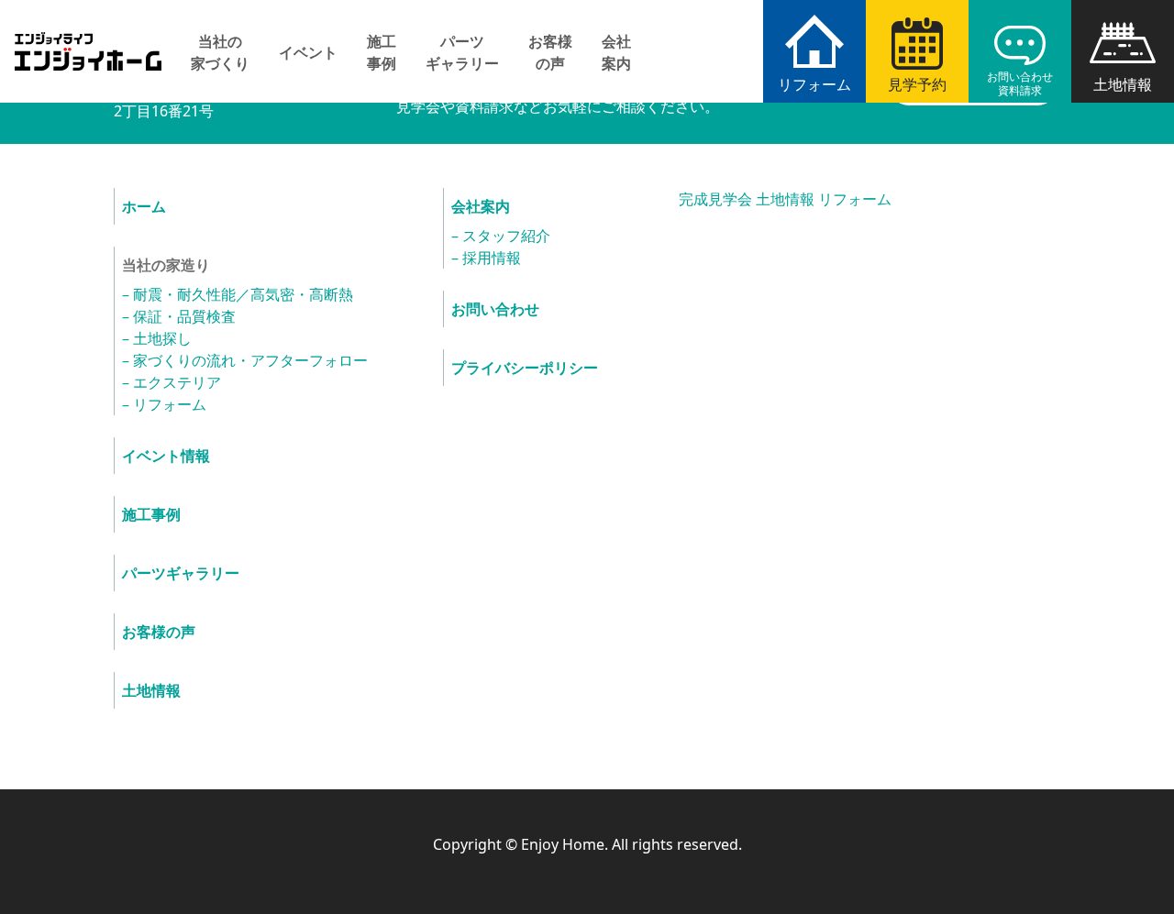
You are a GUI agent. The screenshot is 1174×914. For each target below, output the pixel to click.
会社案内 (616, 52)
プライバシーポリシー (524, 368)
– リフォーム (164, 404)
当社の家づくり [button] (220, 52)
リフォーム (814, 84)
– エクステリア (171, 382)
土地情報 (1122, 84)
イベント (308, 52)
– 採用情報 (486, 258)
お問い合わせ (495, 309)
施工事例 (381, 52)
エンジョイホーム (88, 40)
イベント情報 (166, 456)
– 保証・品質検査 (179, 316)
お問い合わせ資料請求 (1020, 83)
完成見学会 (715, 199)
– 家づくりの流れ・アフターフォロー (245, 360)
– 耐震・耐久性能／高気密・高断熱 (237, 294)
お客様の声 (550, 52)
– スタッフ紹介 (500, 236)
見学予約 (917, 84)
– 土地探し (157, 338)
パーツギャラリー (462, 52)
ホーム (144, 206)
